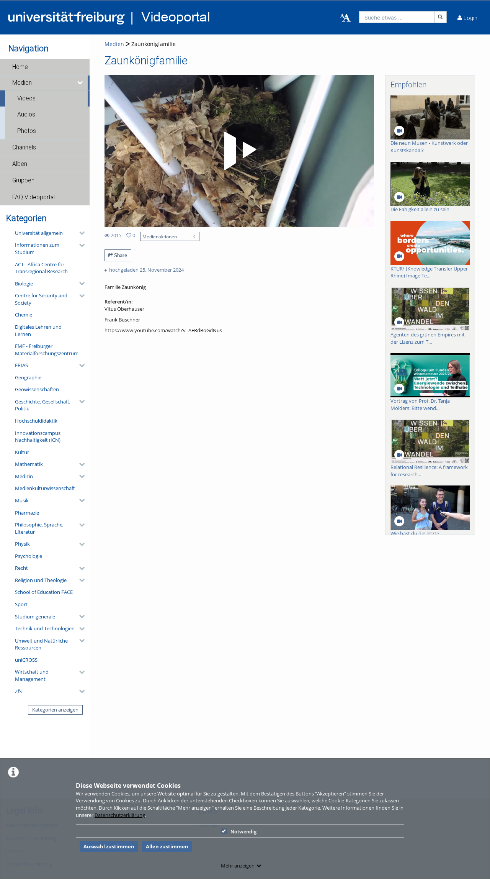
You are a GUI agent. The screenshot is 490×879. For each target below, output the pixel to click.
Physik (22, 543)
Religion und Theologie (41, 580)
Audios (26, 114)
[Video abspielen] (239, 151)
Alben (19, 164)
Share (120, 255)
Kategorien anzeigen (55, 709)
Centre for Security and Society (41, 299)
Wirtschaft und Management (32, 675)
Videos (26, 98)
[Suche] (440, 17)
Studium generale (35, 616)
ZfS (18, 691)
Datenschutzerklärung (120, 815)
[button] (45, 67)
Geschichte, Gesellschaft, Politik (42, 405)
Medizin (24, 476)
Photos (26, 131)
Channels (24, 147)
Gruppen (23, 180)
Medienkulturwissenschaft (45, 488)
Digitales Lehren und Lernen (38, 330)
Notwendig (243, 831)
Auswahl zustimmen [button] (108, 846)
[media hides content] (81, 82)
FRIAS (21, 365)
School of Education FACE (44, 592)
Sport (21, 604)
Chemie (23, 314)
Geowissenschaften (37, 389)
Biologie (24, 283)
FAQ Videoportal (33, 197)
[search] (396, 17)
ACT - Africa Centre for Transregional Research (41, 268)
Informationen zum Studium (37, 248)
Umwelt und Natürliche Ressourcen (41, 644)
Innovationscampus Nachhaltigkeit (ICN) (37, 437)
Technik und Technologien (45, 628)
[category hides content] (79, 233)
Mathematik (29, 464)
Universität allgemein (39, 233)
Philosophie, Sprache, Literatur (39, 528)
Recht (21, 567)
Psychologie (28, 556)
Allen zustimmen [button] (167, 846)
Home (20, 67)
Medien (22, 82)
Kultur (22, 452)
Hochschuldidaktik (36, 420)
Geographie (28, 377)
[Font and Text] (345, 18)
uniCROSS (26, 659)
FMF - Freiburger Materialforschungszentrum (46, 350)
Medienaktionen (159, 236)
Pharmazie (27, 512)
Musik (22, 500)
